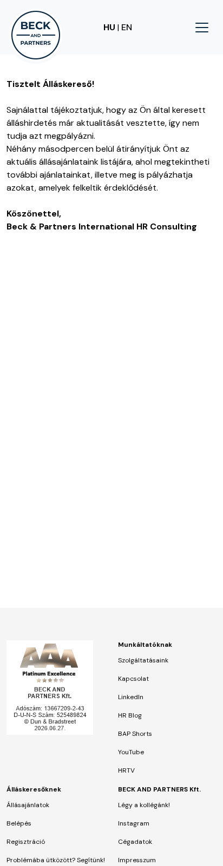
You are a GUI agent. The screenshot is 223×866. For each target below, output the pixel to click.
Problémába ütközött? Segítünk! (55, 860)
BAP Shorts (135, 733)
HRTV (126, 770)
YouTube (131, 752)
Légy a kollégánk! (144, 805)
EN (126, 27)
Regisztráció (25, 841)
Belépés (18, 823)
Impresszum (137, 860)
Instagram (133, 823)
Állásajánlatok (27, 805)
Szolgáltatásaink (143, 660)
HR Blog (130, 715)
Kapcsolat (133, 678)
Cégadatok (135, 841)
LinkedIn (130, 697)
